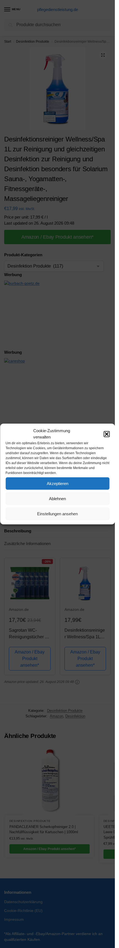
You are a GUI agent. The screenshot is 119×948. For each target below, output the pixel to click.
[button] (106, 434)
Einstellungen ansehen (57, 513)
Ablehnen (57, 498)
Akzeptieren (57, 483)
